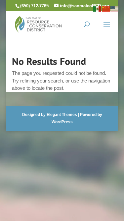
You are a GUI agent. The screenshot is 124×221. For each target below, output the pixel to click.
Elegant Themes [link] (62, 114)
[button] (107, 28)
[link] (38, 24)
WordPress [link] (62, 122)
